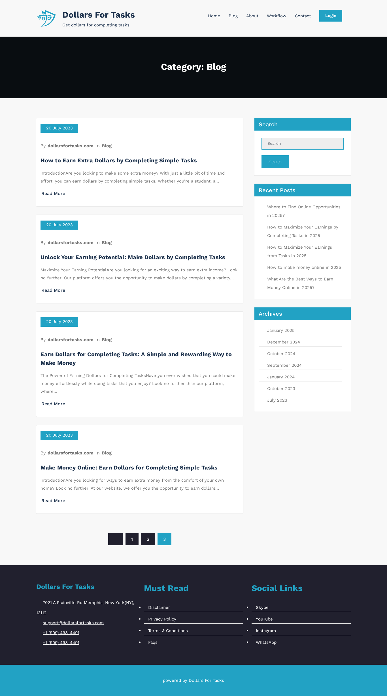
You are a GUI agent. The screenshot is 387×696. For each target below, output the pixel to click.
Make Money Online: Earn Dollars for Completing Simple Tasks (129, 467)
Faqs (153, 642)
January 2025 (281, 330)
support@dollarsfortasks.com (73, 622)
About (252, 15)
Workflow (276, 15)
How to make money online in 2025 (304, 267)
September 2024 (284, 365)
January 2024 (281, 377)
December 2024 (283, 342)
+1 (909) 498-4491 (61, 632)
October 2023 (281, 388)
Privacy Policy (162, 619)
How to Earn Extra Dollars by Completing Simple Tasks (119, 160)
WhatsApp (266, 642)
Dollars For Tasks (98, 15)
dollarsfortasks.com (70, 145)
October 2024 (281, 353)
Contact (303, 15)
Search (275, 161)
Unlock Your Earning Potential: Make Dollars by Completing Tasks (133, 257)
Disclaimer (159, 607)
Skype (262, 607)
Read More (53, 193)
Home (214, 15)
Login (330, 15)
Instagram (266, 630)
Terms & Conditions (168, 630)
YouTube (264, 619)
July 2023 (277, 400)
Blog (233, 15)
